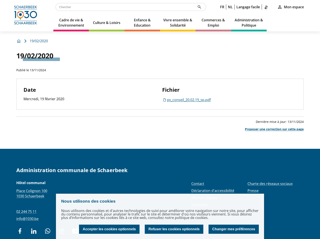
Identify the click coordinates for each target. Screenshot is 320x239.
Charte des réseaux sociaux (270, 183)
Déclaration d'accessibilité (212, 190)
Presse (253, 190)
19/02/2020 (39, 41)
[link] (267, 7)
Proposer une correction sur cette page (274, 129)
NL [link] (230, 7)
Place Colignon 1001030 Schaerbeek (31, 193)
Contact (197, 183)
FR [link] (222, 7)
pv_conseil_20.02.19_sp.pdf (189, 99)
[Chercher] (199, 7)
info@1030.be (27, 218)
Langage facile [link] (248, 7)
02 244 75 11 (26, 211)
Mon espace (294, 7)
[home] (26, 15)
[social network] (19, 231)
